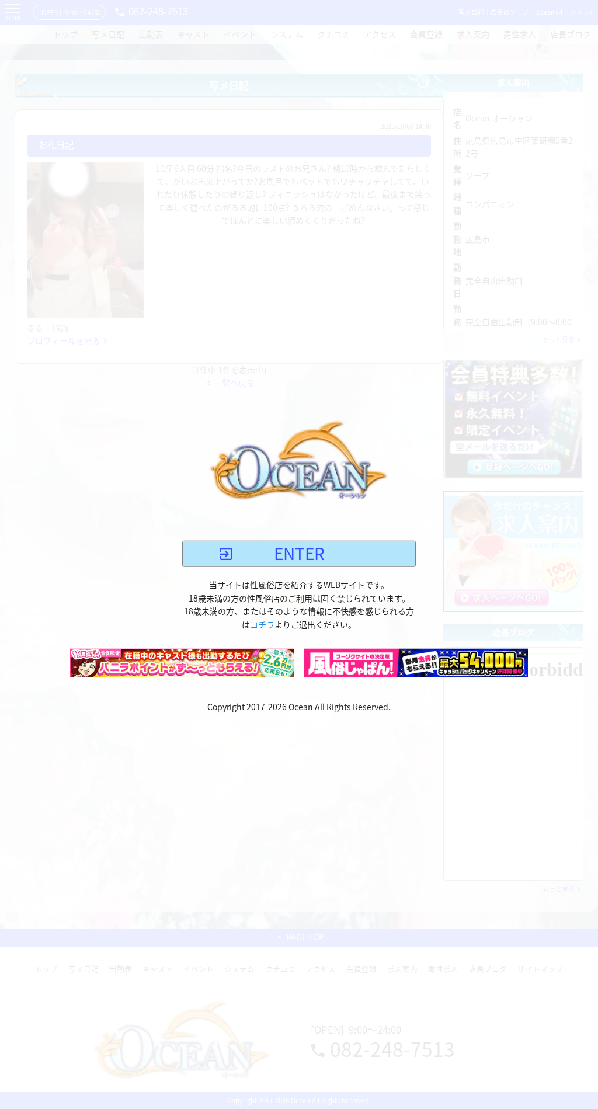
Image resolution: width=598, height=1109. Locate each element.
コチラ (262, 624)
